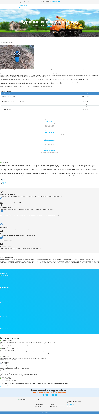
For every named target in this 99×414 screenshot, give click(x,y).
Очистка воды (38, 406)
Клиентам (71, 6)
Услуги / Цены (63, 6)
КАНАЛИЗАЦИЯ (49, 150)
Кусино (3, 183)
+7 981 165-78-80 (56, 1)
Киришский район (4, 178)
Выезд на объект (54, 408)
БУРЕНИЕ (49, 121)
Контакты (78, 6)
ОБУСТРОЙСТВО (49, 132)
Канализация (37, 408)
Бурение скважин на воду (40, 401)
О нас (57, 6)
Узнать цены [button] (49, 26)
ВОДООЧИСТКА (49, 140)
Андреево (4, 179)
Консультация (54, 406)
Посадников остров (6, 180)
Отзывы (52, 404)
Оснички (4, 182)
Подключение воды (39, 404)
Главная (52, 6)
